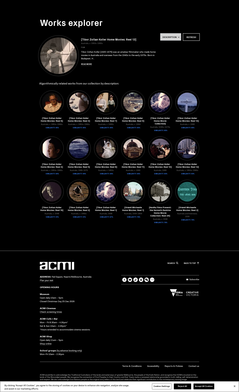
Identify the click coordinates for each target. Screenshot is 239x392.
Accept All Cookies (204, 386)
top (190, 263)
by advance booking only (69, 351)
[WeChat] (146, 280)
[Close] (235, 386)
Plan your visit (46, 280)
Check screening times (51, 312)
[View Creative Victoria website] (184, 293)
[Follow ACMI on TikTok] (135, 280)
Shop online (45, 344)
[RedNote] (152, 280)
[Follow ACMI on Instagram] (141, 280)
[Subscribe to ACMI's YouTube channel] (130, 280)
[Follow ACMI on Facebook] (124, 280)
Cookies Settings (162, 386)
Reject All (182, 386)
